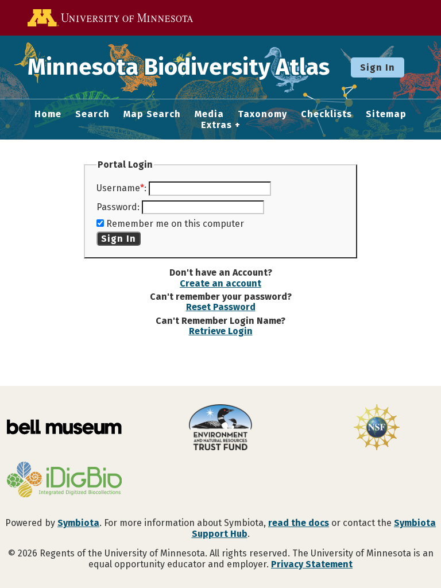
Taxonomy (262, 114)
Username (118, 188)
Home (47, 114)
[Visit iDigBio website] (64, 481)
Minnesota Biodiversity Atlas (179, 67)
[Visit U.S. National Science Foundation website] (376, 428)
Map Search (152, 114)
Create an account (220, 283)
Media (209, 114)
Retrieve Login (221, 331)
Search (92, 114)
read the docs (298, 522)
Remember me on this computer (175, 223)
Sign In (377, 67)
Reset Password (221, 306)
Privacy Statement (312, 564)
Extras (216, 125)
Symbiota (78, 522)
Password (116, 207)
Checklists (326, 114)
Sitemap (386, 114)
